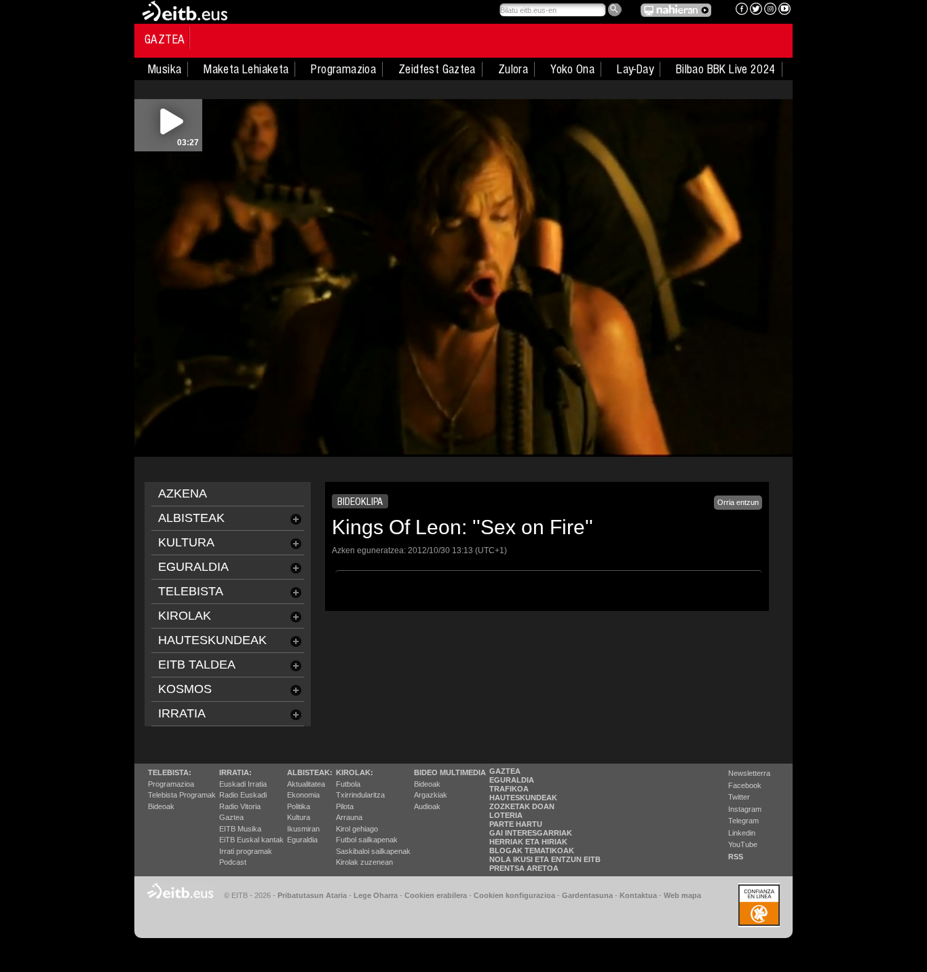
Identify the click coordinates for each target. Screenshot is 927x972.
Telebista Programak (182, 795)
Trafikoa (509, 789)
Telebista (190, 591)
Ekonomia (303, 795)
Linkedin (741, 833)
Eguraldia (302, 840)
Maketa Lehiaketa (246, 69)
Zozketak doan (521, 806)
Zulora (513, 69)
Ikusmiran (303, 829)
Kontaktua (638, 895)
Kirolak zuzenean (364, 862)
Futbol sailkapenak (367, 840)
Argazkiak (430, 795)
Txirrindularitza (360, 795)
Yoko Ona (572, 69)
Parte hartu (515, 824)
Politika (298, 806)
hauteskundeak (212, 640)
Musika (164, 69)
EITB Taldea (196, 664)
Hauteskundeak (523, 797)
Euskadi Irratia (243, 784)
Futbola (348, 784)
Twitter (739, 797)
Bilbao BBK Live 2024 (726, 69)
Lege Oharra (376, 895)
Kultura (298, 817)
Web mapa (682, 895)
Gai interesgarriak (530, 833)
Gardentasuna (587, 895)
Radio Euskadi (243, 795)
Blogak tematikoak (531, 850)
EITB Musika (240, 829)
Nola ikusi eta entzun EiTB (545, 859)
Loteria (506, 815)
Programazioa (343, 69)
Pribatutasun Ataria (312, 895)
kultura (186, 542)
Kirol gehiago (357, 829)
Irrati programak (245, 851)
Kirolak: (354, 772)
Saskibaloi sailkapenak (373, 851)
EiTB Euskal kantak (251, 840)
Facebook (744, 785)
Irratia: (235, 772)
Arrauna (349, 817)
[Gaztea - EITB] (184, 10)
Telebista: (169, 772)
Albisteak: (310, 772)
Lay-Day (635, 69)
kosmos (185, 689)
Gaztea (165, 39)
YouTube (742, 844)
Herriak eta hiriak (528, 842)
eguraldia (193, 567)
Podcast (232, 862)
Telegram (743, 821)
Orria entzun (738, 502)
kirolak (184, 615)
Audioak (427, 806)
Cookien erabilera (435, 895)
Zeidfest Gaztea (437, 69)
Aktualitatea (306, 784)
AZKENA (182, 493)
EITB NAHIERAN (676, 10)
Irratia (182, 713)
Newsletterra (749, 773)
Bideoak (161, 806)
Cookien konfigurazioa (514, 895)
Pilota (345, 806)
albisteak (191, 518)
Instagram (744, 809)
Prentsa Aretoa (524, 868)
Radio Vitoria (240, 806)
